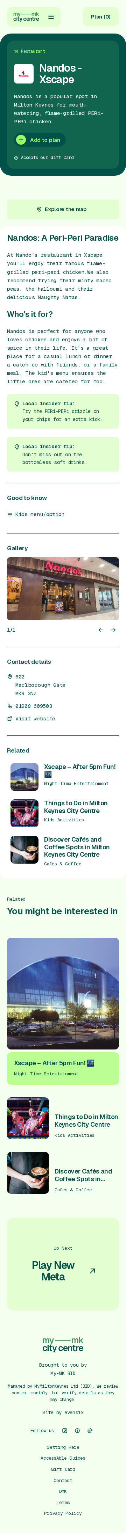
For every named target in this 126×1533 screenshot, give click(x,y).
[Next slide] (113, 629)
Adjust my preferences (63, 1512)
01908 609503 (33, 706)
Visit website (35, 718)
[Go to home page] (26, 17)
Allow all (63, 1468)
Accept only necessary (63, 1490)
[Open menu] (51, 17)
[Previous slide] (100, 629)
